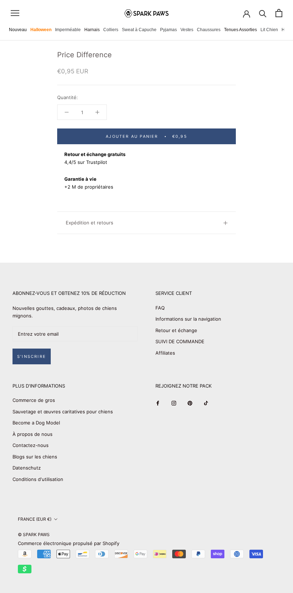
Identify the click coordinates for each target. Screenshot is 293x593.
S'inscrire (31, 356)
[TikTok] (206, 403)
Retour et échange (176, 330)
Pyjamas (168, 29)
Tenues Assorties (240, 29)
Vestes (186, 29)
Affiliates (165, 353)
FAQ (160, 308)
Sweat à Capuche (139, 29)
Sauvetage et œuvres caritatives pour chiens (63, 411)
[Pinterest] (190, 403)
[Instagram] (174, 403)
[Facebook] (157, 403)
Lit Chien (269, 29)
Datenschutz (27, 468)
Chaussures (208, 29)
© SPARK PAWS (34, 534)
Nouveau (18, 29)
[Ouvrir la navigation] (15, 13)
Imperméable (68, 29)
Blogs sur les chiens (35, 457)
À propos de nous (33, 434)
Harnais (92, 29)
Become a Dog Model (36, 423)
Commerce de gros (34, 400)
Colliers (110, 29)
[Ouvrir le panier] (278, 13)
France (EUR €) (34, 519)
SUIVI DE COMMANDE (179, 341)
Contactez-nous (31, 445)
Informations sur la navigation (188, 319)
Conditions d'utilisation (38, 479)
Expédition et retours (89, 222)
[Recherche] (263, 13)
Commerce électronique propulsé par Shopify (68, 543)
